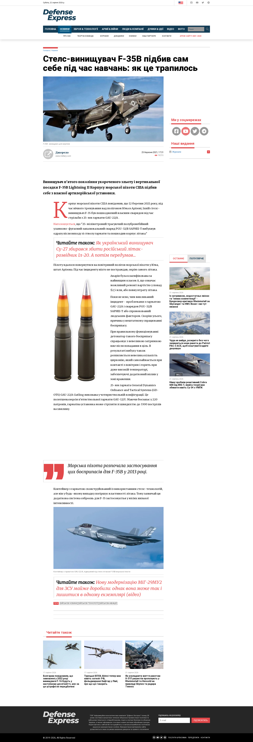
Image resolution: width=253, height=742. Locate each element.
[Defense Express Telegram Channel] (208, 3)
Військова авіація (108, 603)
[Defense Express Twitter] (203, 3)
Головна (46, 50)
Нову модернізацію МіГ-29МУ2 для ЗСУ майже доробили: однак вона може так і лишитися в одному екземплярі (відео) (109, 588)
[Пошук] (207, 29)
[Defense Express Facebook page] (191, 3)
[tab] (178, 259)
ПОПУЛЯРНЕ (197, 258)
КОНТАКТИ (205, 738)
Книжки (132, 36)
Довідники (119, 36)
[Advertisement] (151, 15)
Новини (55, 50)
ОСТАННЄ (178, 258)
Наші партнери (149, 36)
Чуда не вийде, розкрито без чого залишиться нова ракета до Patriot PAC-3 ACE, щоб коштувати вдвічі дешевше (189, 344)
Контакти (166, 36)
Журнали (104, 36)
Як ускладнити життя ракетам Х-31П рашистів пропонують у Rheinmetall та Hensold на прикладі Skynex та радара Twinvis (142, 681)
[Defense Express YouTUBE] (197, 3)
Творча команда (85, 36)
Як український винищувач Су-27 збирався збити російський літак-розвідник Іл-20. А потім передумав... (104, 249)
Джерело (62, 152)
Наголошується (64, 224)
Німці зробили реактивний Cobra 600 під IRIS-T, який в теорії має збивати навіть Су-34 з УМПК (188, 385)
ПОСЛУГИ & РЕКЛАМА (177, 738)
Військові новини (68, 603)
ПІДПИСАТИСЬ (201, 720)
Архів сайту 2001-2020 (190, 36)
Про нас (67, 36)
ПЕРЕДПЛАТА (193, 738)
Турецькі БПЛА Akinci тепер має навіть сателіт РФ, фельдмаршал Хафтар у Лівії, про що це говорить (102, 679)
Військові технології (88, 603)
